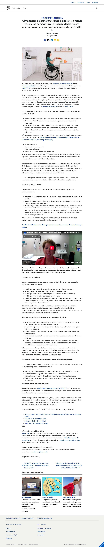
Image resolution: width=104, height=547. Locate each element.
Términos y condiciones (10, 544)
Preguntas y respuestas (44, 528)
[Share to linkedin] (52, 40)
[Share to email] (55, 40)
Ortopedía (40, 535)
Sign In (88, 2)
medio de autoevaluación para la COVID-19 (52, 388)
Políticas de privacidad (22, 544)
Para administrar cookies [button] (33, 544)
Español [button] (73, 2)
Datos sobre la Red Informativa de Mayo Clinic (20, 518)
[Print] (58, 40)
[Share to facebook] (45, 40)
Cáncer (8, 528)
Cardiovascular (10, 531)
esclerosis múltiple (28, 86)
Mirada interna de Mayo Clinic (70, 440)
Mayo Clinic (69, 107)
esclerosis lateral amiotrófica (62, 84)
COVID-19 (26, 88)
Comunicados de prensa (13, 524)
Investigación (41, 531)
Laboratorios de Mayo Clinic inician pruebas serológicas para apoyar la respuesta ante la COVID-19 (68, 465)
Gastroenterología (11, 535)
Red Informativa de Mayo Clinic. (36, 419)
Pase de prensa (80, 2)
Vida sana (9, 538)
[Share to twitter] (48, 40)
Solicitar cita (95, 2)
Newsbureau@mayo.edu (44, 518)
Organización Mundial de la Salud (36, 423)
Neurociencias (41, 524)
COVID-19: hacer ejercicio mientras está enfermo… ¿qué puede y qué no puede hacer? (36, 465)
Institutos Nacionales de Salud (35, 421)
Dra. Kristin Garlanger (49, 107)
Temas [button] (24, 8)
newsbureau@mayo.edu (38, 452)
